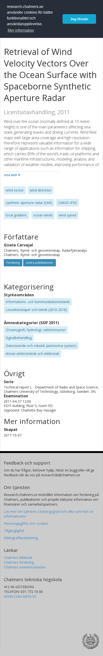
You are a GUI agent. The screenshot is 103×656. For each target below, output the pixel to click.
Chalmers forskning (19, 562)
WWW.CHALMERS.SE (20, 596)
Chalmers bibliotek (18, 557)
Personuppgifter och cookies (26, 523)
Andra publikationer (39, 263)
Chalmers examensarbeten (25, 567)
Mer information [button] (21, 30)
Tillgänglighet (14, 530)
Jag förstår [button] (79, 19)
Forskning (13, 263)
